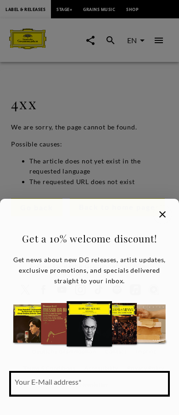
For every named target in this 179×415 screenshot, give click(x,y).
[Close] (162, 214)
